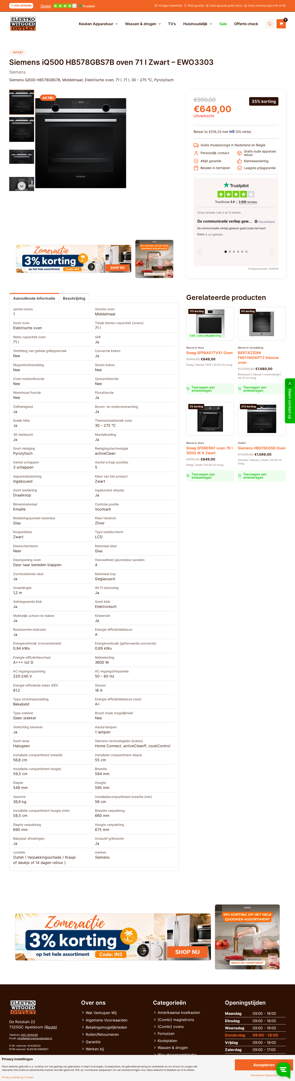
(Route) (50, 1027)
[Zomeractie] (73, 259)
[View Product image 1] (21, 102)
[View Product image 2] (21, 129)
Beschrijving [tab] (74, 298)
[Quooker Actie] (154, 259)
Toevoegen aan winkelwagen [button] (203, 388)
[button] (115, 24)
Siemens (102, 857)
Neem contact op (290, 404)
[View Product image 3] (21, 156)
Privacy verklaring (12, 1077)
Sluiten (29, 1077)
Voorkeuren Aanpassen (264, 1075)
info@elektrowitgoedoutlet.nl (34, 1038)
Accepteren (264, 1065)
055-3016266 (29, 1034)
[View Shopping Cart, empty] (281, 23)
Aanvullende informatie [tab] (34, 298)
